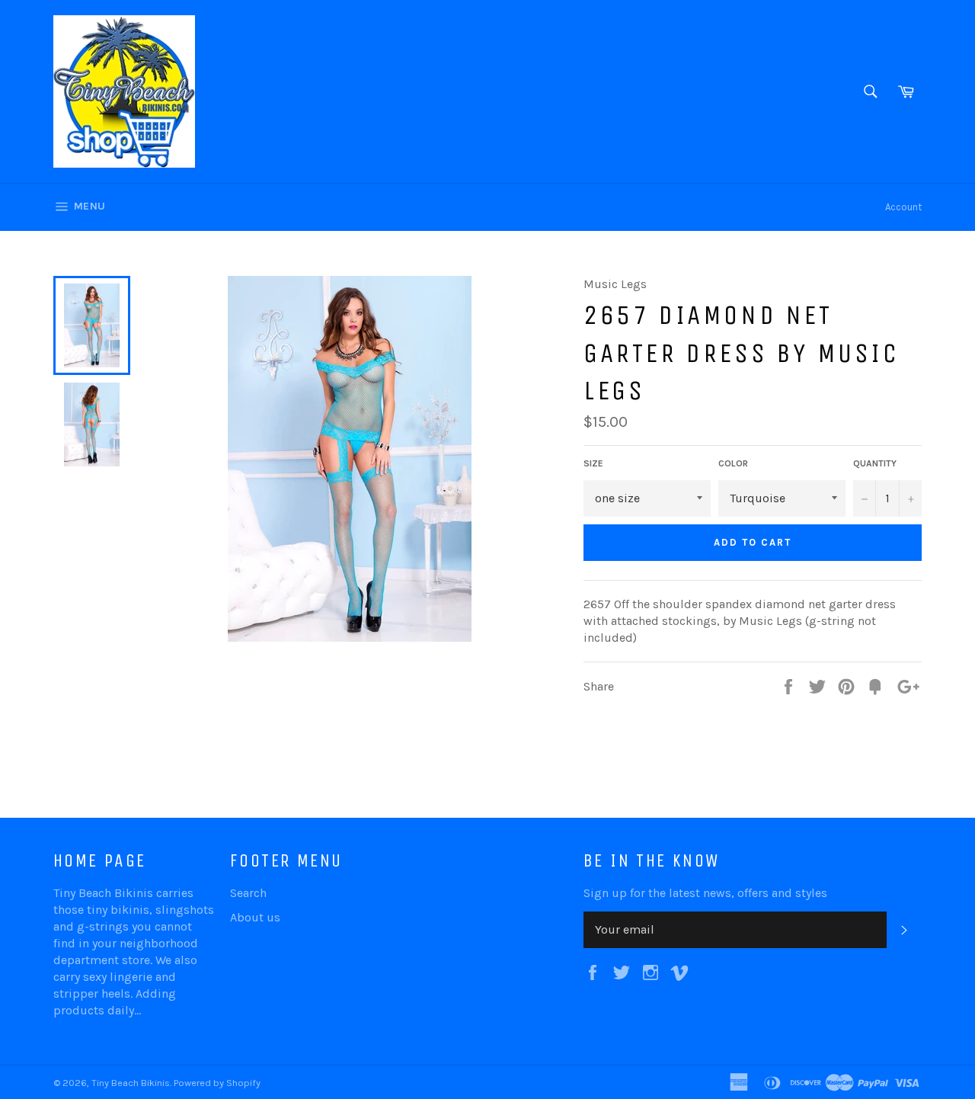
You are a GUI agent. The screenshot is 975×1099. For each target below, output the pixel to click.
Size (593, 463)
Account (903, 207)
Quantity (875, 463)
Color (733, 463)
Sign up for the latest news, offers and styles (705, 893)
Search (248, 893)
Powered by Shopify (217, 1082)
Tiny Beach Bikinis (130, 1082)
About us (255, 917)
